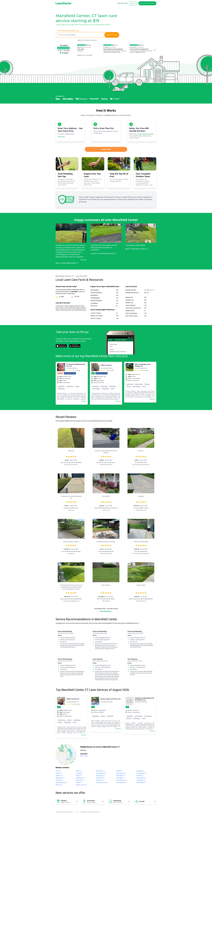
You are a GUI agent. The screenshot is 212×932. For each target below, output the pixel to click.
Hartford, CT (139, 775)
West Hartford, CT (121, 782)
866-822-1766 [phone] (122, 3)
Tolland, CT (79, 782)
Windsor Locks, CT (81, 785)
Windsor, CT (59, 785)
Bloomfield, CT (100, 771)
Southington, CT (141, 780)
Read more (83, 259)
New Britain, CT (100, 778)
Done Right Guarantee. (146, 134)
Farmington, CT (100, 775)
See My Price (106, 149)
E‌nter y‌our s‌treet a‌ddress (67, 35)
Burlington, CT (140, 771)
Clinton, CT (59, 773)
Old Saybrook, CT (141, 778)
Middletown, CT (80, 778)
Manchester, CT (60, 778)
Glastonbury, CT (120, 775)
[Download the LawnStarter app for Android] (74, 346)
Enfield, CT (79, 775)
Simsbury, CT (100, 780)
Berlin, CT (78, 771)
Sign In (133, 3)
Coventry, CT (79, 773)
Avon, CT (58, 771)
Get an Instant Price (147, 3)
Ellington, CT (59, 775)
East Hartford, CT (121, 773)
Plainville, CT (59, 780)
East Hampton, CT (101, 773)
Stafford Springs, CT (61, 782)
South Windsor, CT (121, 780)
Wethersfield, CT (141, 782)
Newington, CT (120, 778)
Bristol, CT (119, 771)
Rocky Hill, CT (80, 780)
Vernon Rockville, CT (102, 782)
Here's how (61, 136)
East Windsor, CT (141, 773)
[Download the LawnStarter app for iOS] (61, 346)
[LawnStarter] (64, 3)
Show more (83, 401)
